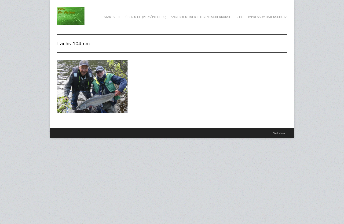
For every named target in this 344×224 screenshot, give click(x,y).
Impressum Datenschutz (267, 17)
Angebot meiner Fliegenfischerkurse (201, 17)
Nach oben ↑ (280, 133)
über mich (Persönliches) (145, 17)
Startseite (112, 17)
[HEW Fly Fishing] (70, 23)
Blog (239, 17)
